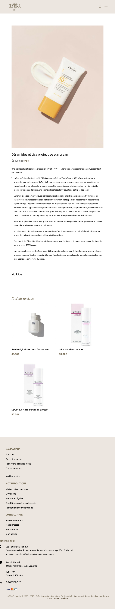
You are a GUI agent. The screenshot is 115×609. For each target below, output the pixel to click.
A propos (10, 454)
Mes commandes (14, 520)
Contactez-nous (14, 468)
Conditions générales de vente (21, 503)
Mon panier (11, 534)
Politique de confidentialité (19, 507)
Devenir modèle (14, 459)
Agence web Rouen (82, 596)
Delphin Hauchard (60, 598)
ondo (26, 160)
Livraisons (11, 494)
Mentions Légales (14, 498)
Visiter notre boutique (17, 489)
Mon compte (12, 529)
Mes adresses (12, 525)
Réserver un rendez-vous (18, 464)
